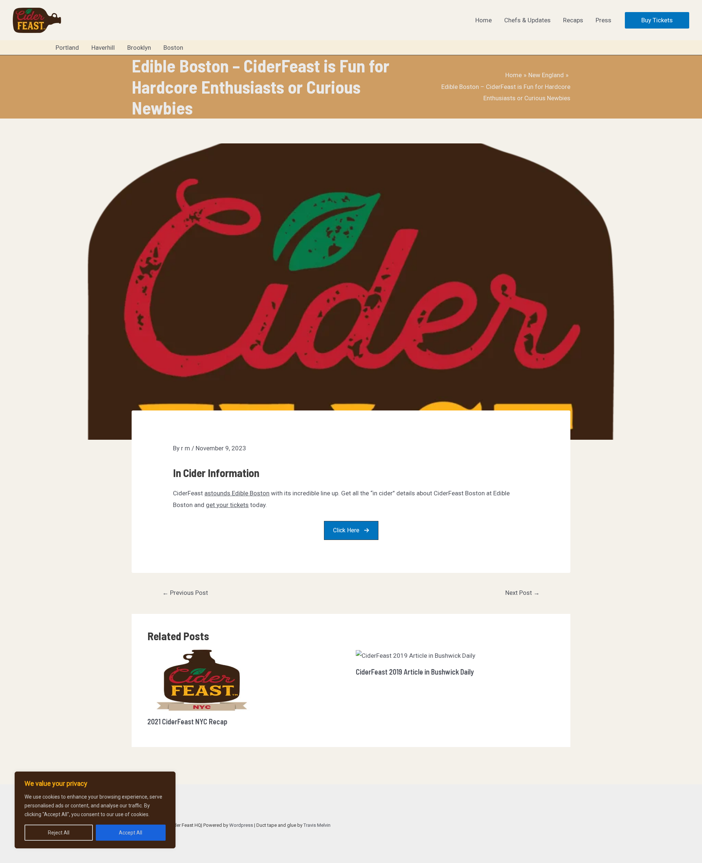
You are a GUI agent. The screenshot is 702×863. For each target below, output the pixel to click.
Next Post (522, 592)
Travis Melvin (317, 825)
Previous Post (185, 592)
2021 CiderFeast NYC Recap (187, 721)
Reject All (58, 833)
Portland (67, 47)
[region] (95, 810)
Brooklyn (139, 47)
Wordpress (241, 825)
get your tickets (227, 505)
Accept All (130, 833)
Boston (173, 47)
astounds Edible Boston (236, 493)
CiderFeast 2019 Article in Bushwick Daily (415, 671)
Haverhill (103, 47)
